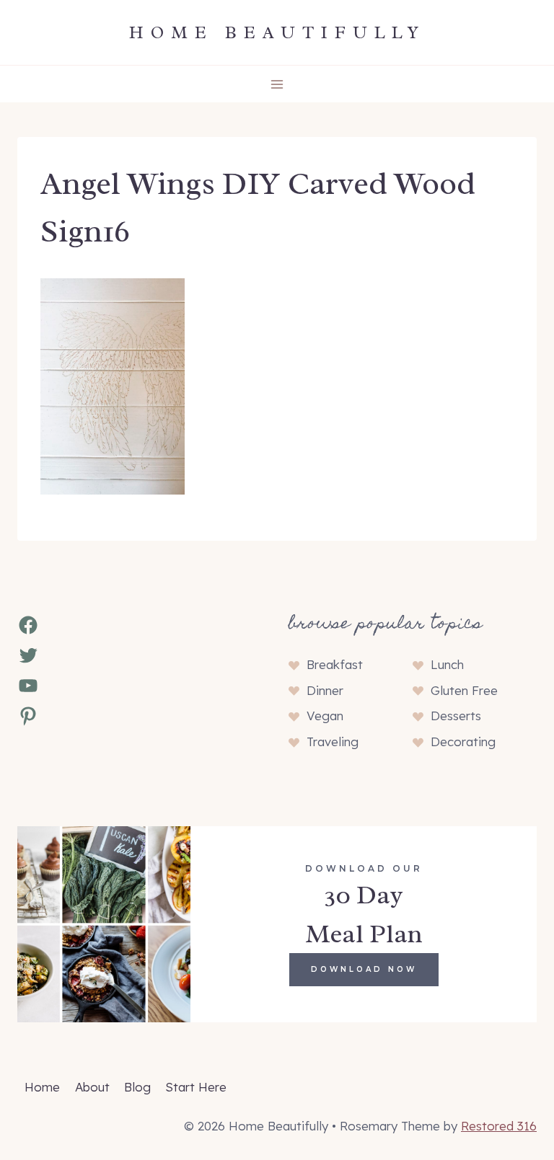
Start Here (196, 1086)
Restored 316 (499, 1125)
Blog (137, 1086)
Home (42, 1086)
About (92, 1086)
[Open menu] (277, 84)
